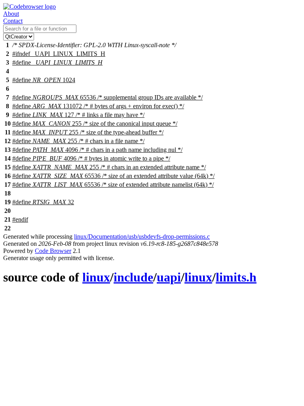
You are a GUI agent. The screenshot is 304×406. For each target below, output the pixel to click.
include (133, 277)
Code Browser (53, 250)
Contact (13, 20)
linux (96, 277)
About (11, 13)
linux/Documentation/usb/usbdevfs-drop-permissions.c (142, 236)
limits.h (236, 277)
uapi (169, 277)
